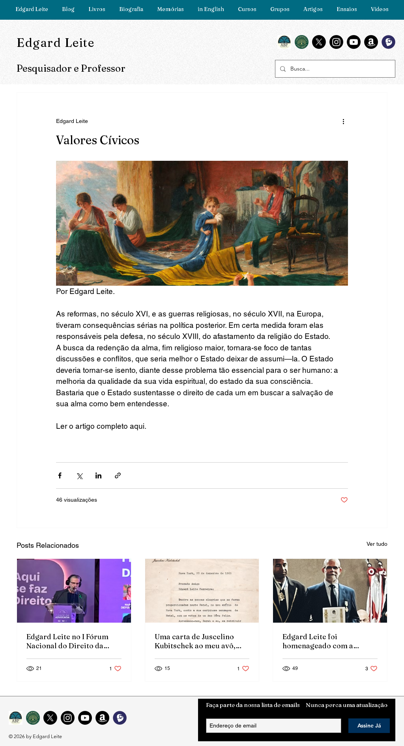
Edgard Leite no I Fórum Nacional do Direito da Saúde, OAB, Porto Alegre (70, 641)
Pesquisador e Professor (71, 68)
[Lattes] (388, 42)
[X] (319, 42)
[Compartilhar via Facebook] (60, 475)
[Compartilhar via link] (118, 475)
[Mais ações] (343, 121)
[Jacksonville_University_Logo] (302, 42)
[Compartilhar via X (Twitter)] (79, 475)
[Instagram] (336, 42)
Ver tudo (377, 544)
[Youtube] (354, 42)
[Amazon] (371, 42)
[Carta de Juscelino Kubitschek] (202, 591)
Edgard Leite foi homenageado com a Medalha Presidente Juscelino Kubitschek (318, 641)
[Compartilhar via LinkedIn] (98, 475)
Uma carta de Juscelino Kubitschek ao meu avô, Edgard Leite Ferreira (195, 641)
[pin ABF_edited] (284, 42)
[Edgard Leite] (74, 591)
